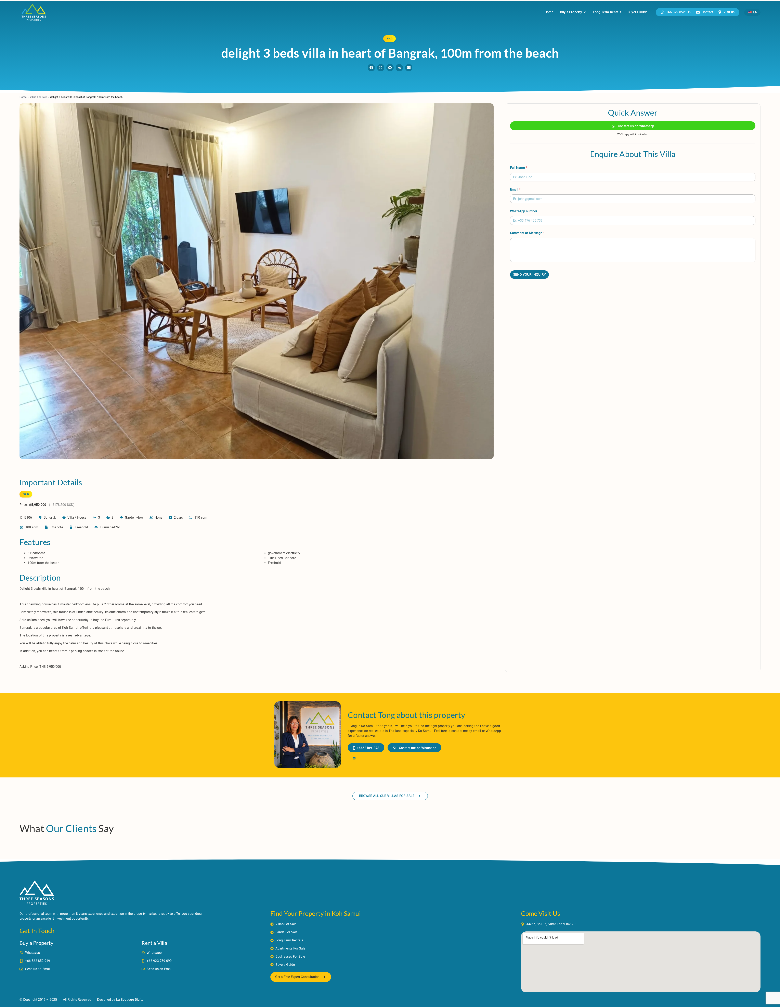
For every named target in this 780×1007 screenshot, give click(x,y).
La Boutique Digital (130, 1000)
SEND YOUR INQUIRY (529, 274)
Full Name (518, 168)
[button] (371, 67)
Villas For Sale (38, 97)
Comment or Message (527, 233)
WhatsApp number (523, 211)
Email (515, 189)
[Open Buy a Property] (584, 12)
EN (754, 12)
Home (23, 97)
